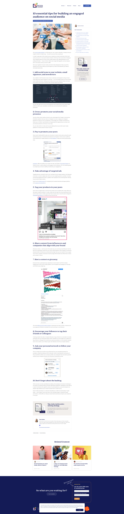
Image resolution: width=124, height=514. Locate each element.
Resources (69, 5)
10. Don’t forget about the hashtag (82, 52)
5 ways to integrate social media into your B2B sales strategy (60, 465)
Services (62, 5)
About (79, 5)
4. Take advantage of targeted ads (82, 39)
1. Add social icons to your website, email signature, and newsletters (82, 33)
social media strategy (39, 52)
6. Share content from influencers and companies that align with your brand (83, 43)
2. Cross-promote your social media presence (82, 36)
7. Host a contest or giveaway (81, 45)
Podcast (74, 5)
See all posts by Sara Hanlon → (45, 427)
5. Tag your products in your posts (82, 41)
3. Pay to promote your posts (81, 38)
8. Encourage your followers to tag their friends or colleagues (82, 48)
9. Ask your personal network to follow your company (83, 50)
